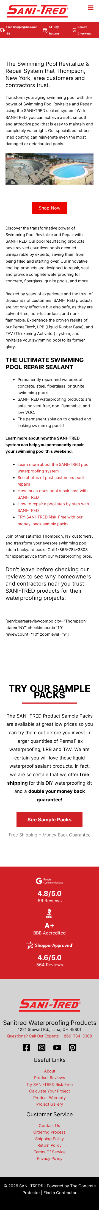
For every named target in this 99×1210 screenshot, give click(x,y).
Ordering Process (49, 1132)
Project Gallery (49, 1104)
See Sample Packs (50, 819)
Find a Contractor (59, 1192)
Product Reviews (49, 1077)
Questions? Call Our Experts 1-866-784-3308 (49, 1036)
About (49, 1071)
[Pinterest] (72, 1047)
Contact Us (49, 1125)
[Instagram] (41, 1047)
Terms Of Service (49, 1151)
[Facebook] (26, 1047)
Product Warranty (49, 1097)
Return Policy (49, 1145)
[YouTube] (57, 1047)
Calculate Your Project (49, 1091)
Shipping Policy (49, 1138)
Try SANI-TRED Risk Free (49, 1084)
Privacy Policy (49, 1158)
